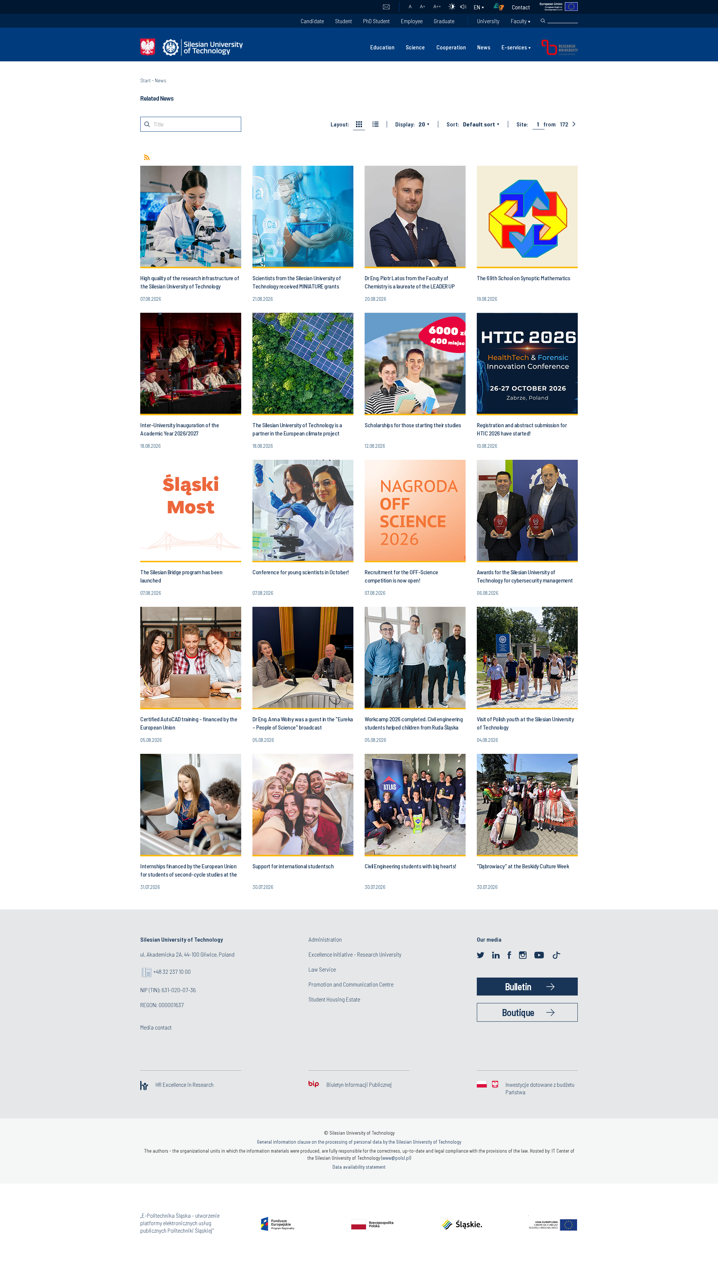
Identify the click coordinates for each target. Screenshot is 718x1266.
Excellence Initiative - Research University (355, 954)
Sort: (453, 124)
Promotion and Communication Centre (351, 984)
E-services (514, 47)
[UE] (554, 7)
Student (343, 20)
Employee (412, 20)
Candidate (312, 20)
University (488, 20)
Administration (325, 939)
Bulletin (518, 986)
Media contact (156, 1027)
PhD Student (376, 20)
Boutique (518, 1012)
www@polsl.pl (396, 1158)
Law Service (322, 969)
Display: (405, 124)
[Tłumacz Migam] (501, 7)
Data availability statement (359, 1167)
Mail (386, 7)
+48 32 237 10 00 (172, 971)
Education (382, 47)
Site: (522, 124)
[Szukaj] (543, 21)
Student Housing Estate (334, 999)
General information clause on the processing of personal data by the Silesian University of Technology (359, 1142)
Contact (521, 6)
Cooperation (451, 47)
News (483, 47)
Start (145, 80)
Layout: (340, 124)
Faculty (519, 20)
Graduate (444, 20)
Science (415, 47)
